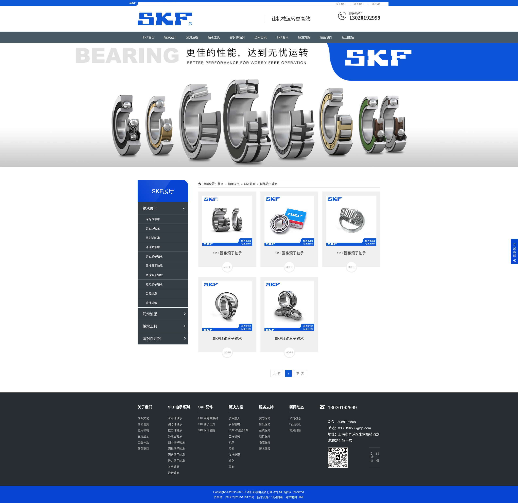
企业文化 (143, 418)
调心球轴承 (153, 228)
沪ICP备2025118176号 (239, 497)
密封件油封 (237, 37)
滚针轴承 (151, 303)
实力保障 (264, 418)
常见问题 (295, 430)
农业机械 (234, 424)
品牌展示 (143, 436)
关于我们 (341, 3)
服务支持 (143, 448)
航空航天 (234, 418)
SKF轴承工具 (206, 424)
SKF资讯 (282, 37)
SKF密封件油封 (208, 418)
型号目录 (261, 37)
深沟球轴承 (153, 219)
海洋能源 (234, 454)
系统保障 (264, 430)
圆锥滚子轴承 (154, 275)
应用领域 (143, 430)
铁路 (231, 460)
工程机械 (234, 436)
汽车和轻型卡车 (238, 430)
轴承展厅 (170, 37)
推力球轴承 (153, 238)
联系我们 (359, 3)
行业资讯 (295, 424)
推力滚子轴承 (154, 284)
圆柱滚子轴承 (154, 265)
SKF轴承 (249, 184)
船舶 (231, 448)
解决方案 (304, 37)
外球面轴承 (153, 247)
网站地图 (291, 497)
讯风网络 (277, 497)
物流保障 (264, 442)
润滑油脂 (192, 37)
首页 (220, 184)
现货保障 (264, 436)
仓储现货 (143, 424)
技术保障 (264, 448)
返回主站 (348, 37)
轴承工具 (214, 37)
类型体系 (143, 442)
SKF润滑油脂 (206, 430)
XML (301, 497)
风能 (231, 467)
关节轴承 (151, 293)
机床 (231, 442)
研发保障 (264, 424)
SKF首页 (148, 37)
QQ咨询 (376, 3)
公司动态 (295, 418)
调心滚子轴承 (154, 256)
